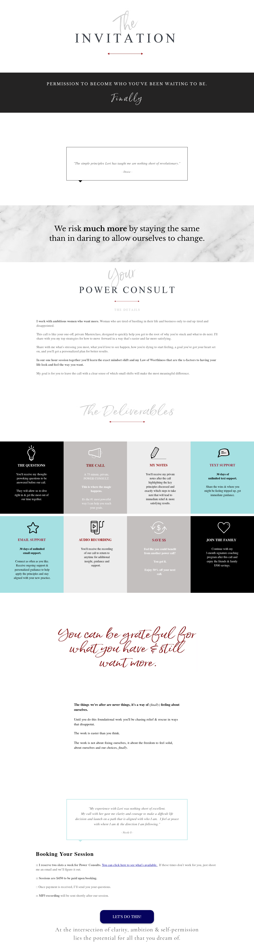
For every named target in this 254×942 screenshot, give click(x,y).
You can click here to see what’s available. (129, 865)
